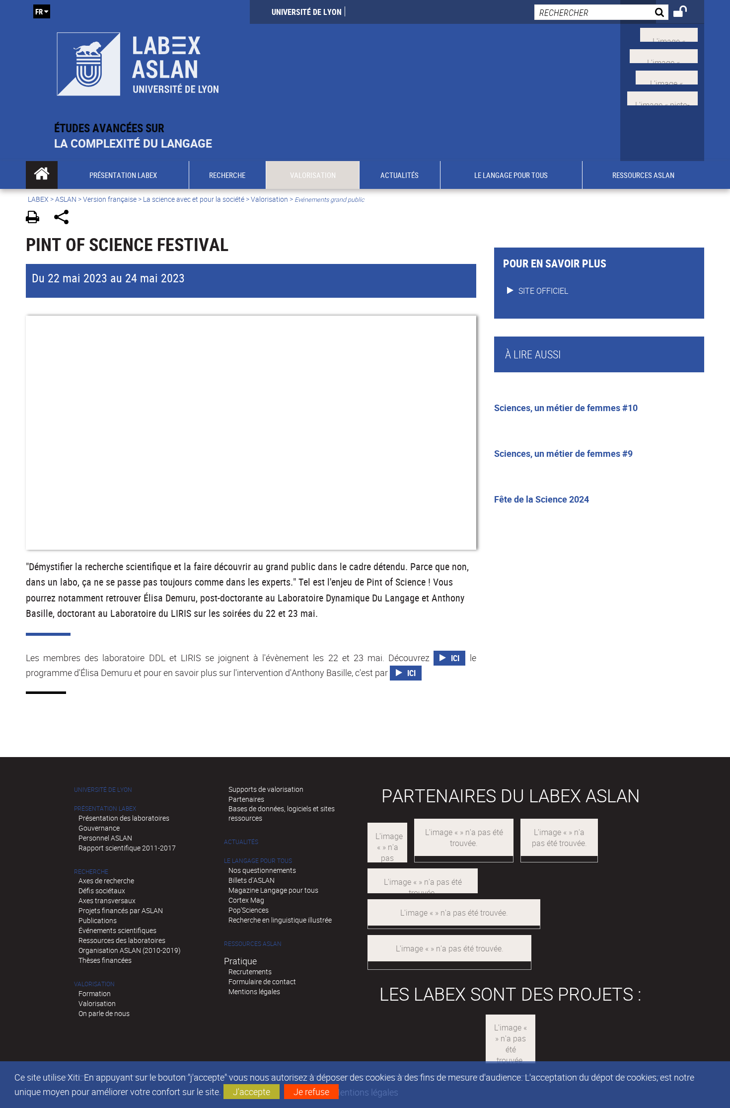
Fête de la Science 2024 (541, 499)
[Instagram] (662, 97)
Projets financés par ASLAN (120, 910)
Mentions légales (254, 991)
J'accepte (251, 1092)
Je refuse (311, 1092)
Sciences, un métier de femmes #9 (563, 453)
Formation (94, 993)
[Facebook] (664, 55)
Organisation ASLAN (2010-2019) (129, 950)
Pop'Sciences (248, 910)
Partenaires (246, 799)
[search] (601, 12)
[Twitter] (669, 34)
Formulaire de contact (262, 981)
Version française (110, 199)
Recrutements (250, 971)
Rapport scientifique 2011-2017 (127, 847)
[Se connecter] (686, 12)
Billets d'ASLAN (251, 880)
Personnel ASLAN (105, 838)
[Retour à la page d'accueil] (138, 60)
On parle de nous (104, 1013)
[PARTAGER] (64, 218)
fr (39, 11)
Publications (97, 920)
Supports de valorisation (265, 789)
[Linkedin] (667, 76)
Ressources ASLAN (253, 943)
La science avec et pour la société (193, 199)
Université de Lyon (307, 11)
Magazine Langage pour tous (273, 890)
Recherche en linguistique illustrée (280, 920)
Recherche (91, 871)
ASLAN (65, 199)
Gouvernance (99, 828)
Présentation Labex (105, 808)
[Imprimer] (36, 218)
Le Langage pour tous (258, 860)
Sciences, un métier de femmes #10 (566, 408)
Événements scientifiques (117, 930)
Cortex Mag (246, 900)
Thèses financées (105, 960)
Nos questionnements (262, 870)
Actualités (241, 842)
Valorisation (269, 199)
